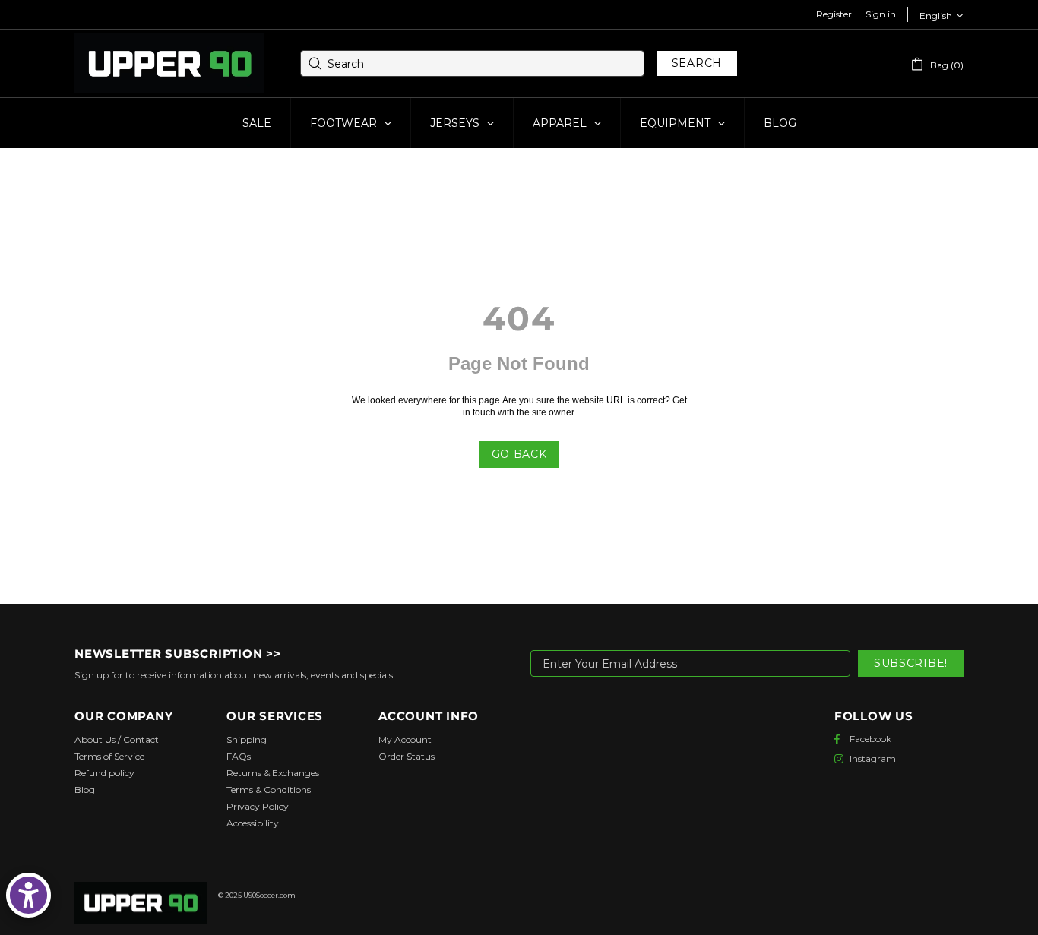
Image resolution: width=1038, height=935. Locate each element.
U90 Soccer (169, 63)
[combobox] (472, 63)
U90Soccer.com (269, 895)
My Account (405, 739)
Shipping (246, 739)
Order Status (406, 756)
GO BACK (519, 454)
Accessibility (252, 823)
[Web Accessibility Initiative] (28, 895)
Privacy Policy (257, 806)
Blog (84, 789)
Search (697, 63)
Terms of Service (109, 756)
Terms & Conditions (268, 789)
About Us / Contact (116, 739)
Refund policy (104, 773)
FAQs (238, 756)
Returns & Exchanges (272, 773)
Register (834, 14)
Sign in (881, 14)
